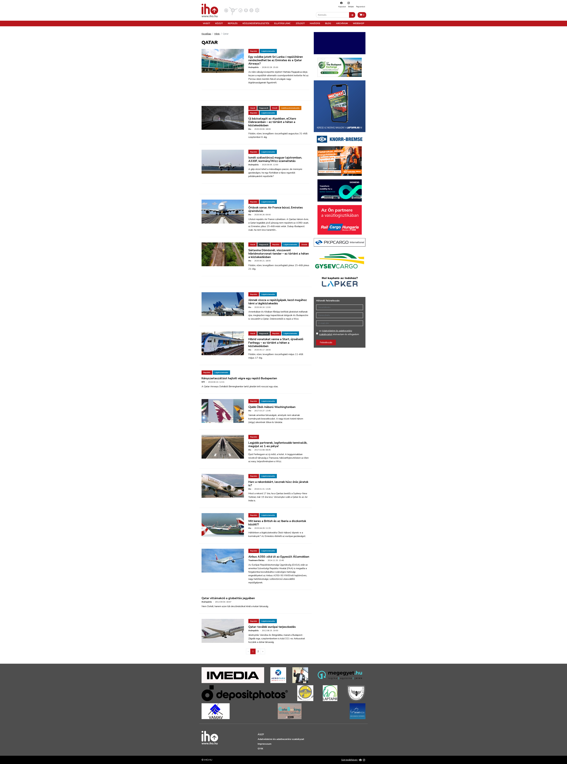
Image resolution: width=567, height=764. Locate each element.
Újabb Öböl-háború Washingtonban (271, 407)
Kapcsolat (342, 7)
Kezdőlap (206, 33)
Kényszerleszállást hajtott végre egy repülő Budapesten (239, 378)
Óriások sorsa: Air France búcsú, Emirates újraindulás (275, 209)
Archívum (342, 23)
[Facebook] (340, 3)
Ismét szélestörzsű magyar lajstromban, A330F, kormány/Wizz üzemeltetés (275, 159)
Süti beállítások (349, 759)
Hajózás (315, 23)
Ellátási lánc (282, 23)
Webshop (358, 23)
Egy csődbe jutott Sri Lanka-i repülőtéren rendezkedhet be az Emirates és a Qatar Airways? (275, 60)
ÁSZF (261, 734)
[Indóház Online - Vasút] (226, 10)
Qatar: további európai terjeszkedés (272, 627)
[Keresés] (352, 15)
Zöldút (300, 23)
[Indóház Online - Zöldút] (251, 10)
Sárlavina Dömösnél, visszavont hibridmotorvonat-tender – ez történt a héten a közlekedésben (278, 253)
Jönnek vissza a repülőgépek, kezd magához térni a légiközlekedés (277, 301)
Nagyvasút (263, 108)
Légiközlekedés (268, 51)
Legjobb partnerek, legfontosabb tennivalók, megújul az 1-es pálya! (277, 444)
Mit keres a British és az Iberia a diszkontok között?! (277, 522)
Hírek (217, 33)
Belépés (351, 7)
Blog (328, 23)
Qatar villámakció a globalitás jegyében (228, 598)
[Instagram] (347, 3)
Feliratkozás (326, 342)
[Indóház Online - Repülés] (233, 10)
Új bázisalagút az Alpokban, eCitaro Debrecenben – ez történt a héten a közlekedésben (272, 122)
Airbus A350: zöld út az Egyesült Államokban (278, 557)
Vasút (206, 23)
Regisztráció (360, 7)
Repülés (232, 23)
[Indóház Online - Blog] (246, 10)
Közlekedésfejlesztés (256, 23)
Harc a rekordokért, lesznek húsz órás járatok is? (278, 483)
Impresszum (264, 744)
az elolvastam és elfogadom (339, 332)
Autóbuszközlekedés (290, 108)
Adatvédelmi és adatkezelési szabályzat (281, 739)
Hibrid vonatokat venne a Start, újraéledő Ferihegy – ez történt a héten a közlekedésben (275, 342)
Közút (219, 23)
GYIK (260, 748)
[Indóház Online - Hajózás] (257, 10)
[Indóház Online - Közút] (240, 10)
